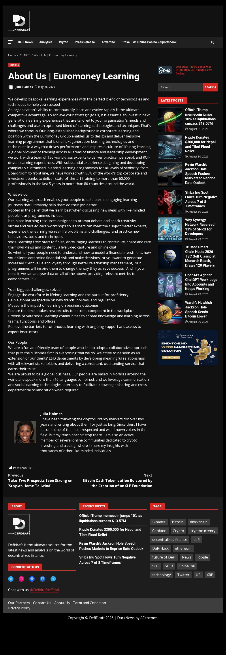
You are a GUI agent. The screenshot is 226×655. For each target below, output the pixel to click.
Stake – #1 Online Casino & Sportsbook (149, 42)
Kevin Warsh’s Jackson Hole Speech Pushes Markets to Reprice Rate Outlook (170, 174)
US (198, 574)
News (186, 557)
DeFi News (25, 42)
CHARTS (14, 65)
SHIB (169, 566)
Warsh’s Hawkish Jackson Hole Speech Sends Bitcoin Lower (170, 312)
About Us (62, 602)
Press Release (85, 42)
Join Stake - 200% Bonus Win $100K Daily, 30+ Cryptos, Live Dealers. (194, 70)
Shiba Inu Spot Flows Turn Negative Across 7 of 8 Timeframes (170, 202)
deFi (197, 539)
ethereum (183, 548)
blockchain (198, 522)
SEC (155, 566)
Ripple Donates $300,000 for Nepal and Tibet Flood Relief (170, 147)
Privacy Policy (19, 608)
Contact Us (42, 602)
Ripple (203, 557)
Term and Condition (89, 602)
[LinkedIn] (42, 578)
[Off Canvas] (10, 42)
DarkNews (126, 617)
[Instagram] (21, 578)
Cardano (159, 530)
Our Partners (19, 602)
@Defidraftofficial (44, 589)
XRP (210, 574)
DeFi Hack (160, 548)
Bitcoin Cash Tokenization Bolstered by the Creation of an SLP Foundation (117, 480)
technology (161, 574)
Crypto (63, 42)
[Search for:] (180, 87)
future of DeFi (163, 557)
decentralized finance (169, 539)
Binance (159, 522)
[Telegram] (53, 578)
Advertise (108, 42)
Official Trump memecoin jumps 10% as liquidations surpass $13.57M (170, 119)
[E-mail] (16, 463)
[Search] (212, 42)
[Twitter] (10, 578)
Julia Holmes (24, 87)
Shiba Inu (187, 566)
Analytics (45, 42)
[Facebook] (32, 578)
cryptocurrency (202, 530)
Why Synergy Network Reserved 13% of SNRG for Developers (170, 229)
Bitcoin (177, 522)
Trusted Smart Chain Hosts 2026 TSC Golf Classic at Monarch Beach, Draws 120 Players (170, 257)
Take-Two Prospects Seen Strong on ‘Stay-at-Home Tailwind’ (40, 480)
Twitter (183, 574)
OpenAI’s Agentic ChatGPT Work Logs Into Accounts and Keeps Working (170, 285)
